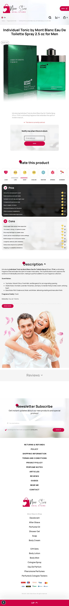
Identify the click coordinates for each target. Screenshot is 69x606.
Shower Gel (34, 531)
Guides (34, 480)
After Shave (34, 522)
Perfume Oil (34, 527)
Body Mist (34, 557)
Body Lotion (34, 553)
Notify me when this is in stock (34, 131)
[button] (60, 8)
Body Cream (34, 540)
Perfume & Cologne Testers (34, 575)
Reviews (34, 476)
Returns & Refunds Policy (34, 446)
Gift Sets (34, 548)
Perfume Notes (34, 467)
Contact (35, 489)
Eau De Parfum (34, 566)
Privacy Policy (34, 462)
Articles (34, 471)
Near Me (34, 485)
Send (34, 143)
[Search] (50, 17)
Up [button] (33, 603)
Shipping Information (34, 453)
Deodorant (35, 518)
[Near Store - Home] (26, 8)
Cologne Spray (34, 562)
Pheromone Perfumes (34, 571)
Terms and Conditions (34, 458)
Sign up (58, 430)
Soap (34, 536)
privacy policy (34, 429)
